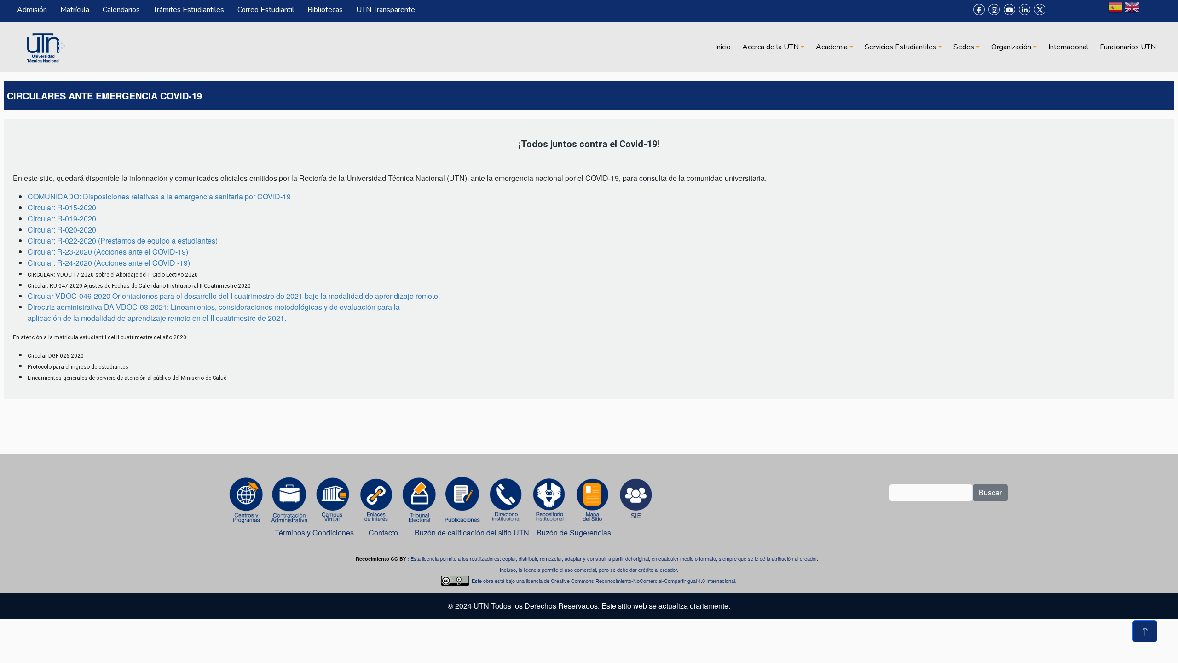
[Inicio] (44, 47)
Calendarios (121, 10)
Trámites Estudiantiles (188, 10)
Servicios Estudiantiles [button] (900, 47)
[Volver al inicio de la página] (1144, 631)
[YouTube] (1009, 9)
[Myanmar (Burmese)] (1148, 11)
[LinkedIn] (1024, 9)
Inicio (723, 47)
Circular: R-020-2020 (62, 229)
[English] (1132, 11)
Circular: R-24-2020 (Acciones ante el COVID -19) (109, 262)
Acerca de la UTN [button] (770, 47)
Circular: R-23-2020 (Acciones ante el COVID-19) (108, 251)
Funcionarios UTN (1128, 47)
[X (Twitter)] (1039, 9)
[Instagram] (994, 9)
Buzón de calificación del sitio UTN (472, 532)
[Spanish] (1115, 11)
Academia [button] (832, 47)
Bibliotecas (325, 10)
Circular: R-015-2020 (62, 207)
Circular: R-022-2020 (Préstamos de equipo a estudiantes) (123, 240)
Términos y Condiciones (314, 532)
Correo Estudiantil (265, 10)
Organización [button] (1011, 47)
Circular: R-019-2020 (62, 218)
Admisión (32, 10)
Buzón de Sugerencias (575, 532)
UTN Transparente (385, 10)
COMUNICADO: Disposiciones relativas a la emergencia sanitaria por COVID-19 (159, 196)
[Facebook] (979, 9)
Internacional (1068, 47)
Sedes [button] (963, 47)
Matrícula (74, 10)
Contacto (383, 532)
